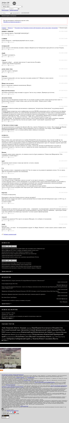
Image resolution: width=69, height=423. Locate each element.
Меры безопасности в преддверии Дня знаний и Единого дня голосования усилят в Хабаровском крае (23, 248)
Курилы (58, 332)
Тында (59, 336)
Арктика (29, 328)
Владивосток (57, 328)
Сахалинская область (43, 336)
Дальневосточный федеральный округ (36, 330)
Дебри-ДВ (5, 3)
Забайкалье (8, 332)
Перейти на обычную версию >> (12, 22)
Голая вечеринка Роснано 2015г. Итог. (10, 283)
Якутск (55, 339)
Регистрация (5, 10)
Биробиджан (37, 328)
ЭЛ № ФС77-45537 (27, 380)
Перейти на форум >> (8, 318)
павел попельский (62, 282)
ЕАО (3, 332)
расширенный (25, 12)
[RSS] (1, 370)
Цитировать (11, 34)
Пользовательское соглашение (7, 374)
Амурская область (12, 328)
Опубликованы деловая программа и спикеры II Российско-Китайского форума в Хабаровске (21, 268)
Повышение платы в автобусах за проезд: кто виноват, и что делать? (16, 300)
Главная (4, 27)
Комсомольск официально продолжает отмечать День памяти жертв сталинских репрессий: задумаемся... (24, 294)
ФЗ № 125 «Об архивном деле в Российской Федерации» (45, 382)
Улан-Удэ (63, 336)
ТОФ (56, 336)
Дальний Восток (58, 330)
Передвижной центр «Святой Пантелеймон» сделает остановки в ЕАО (16, 264)
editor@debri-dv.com (30, 377)
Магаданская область (8, 334)
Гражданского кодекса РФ (10, 384)
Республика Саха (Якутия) (25, 336)
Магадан (64, 332)
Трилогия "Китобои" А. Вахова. (8, 312)
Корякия (54, 332)
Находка (17, 334)
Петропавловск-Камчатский (42, 334)
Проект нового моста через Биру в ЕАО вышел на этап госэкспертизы (16, 262)
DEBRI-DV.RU (16, 410)
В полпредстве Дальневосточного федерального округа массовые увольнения (36, 27)
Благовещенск (47, 328)
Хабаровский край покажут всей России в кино (12, 255)
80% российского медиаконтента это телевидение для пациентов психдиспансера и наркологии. (21, 316)
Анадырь (23, 328)
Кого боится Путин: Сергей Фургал (9, 297)
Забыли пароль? (14, 10)
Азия (3, 328)
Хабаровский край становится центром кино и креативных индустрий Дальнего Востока (20, 257)
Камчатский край (27, 332)
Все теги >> (5, 340)
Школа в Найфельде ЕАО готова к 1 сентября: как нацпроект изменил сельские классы (20, 250)
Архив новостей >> (7, 271)
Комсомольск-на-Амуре (43, 332)
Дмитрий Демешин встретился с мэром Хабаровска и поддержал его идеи (17, 252)
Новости (10, 27)
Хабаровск (10, 339)
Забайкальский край (16, 332)
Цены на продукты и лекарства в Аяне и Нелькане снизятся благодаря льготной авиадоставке (21, 266)
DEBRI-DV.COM (10, 410)
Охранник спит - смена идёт (7, 314)
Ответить (5, 34)
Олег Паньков (63, 302)
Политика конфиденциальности (18, 374)
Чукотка (36, 339)
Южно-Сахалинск (46, 339)
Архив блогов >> (7, 303)
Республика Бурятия (10, 336)
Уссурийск (4, 339)
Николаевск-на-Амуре (26, 334)
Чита (31, 339)
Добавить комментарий (9, 234)
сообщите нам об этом (24, 406)
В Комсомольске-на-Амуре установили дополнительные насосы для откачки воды (19, 253)
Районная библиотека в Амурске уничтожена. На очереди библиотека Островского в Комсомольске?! (23, 280)
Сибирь (53, 336)
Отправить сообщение (20, 377)
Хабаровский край (22, 339)
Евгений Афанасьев (62, 285)
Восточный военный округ (11, 330)
